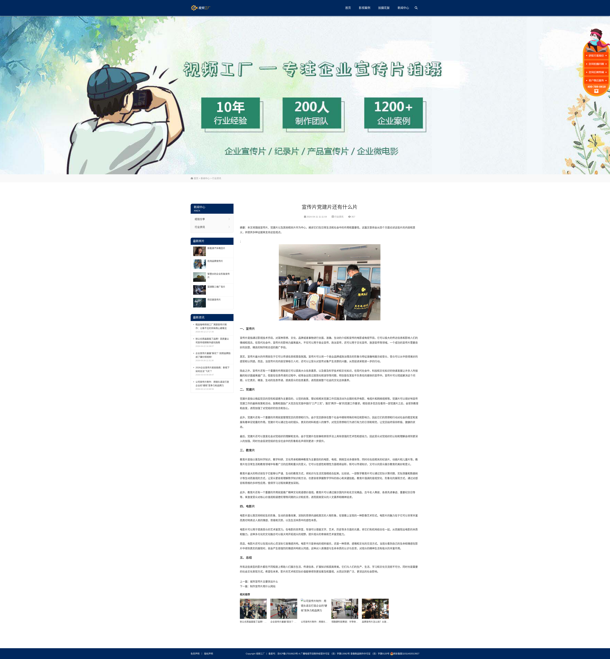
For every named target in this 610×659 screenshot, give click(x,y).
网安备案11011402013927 (406, 653)
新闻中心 (403, 8)
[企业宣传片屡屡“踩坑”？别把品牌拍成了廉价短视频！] (283, 609)
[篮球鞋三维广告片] (199, 290)
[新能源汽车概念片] (199, 251)
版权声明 (208, 653)
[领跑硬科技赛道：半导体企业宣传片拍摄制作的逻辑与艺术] (344, 609)
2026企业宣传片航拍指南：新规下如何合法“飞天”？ (213, 369)
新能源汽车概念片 (216, 248)
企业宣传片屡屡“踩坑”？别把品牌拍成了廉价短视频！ (213, 355)
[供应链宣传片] (199, 303)
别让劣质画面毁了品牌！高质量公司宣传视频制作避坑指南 (212, 341)
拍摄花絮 (384, 8)
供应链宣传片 (214, 299)
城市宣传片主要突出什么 (264, 581)
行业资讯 (216, 178)
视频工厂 (206, 8)
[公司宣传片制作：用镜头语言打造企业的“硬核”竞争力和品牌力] (314, 609)
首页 (348, 8)
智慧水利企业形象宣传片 (218, 275)
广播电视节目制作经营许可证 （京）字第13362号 (325, 653)
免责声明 (195, 653)
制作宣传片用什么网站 (262, 586)
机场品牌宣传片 (215, 261)
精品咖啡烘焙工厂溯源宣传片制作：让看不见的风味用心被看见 (211, 326)
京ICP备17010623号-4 (288, 653)
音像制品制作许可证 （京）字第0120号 (370, 653)
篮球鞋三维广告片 (216, 286)
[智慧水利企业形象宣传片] (199, 277)
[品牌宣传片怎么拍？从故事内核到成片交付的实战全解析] (375, 609)
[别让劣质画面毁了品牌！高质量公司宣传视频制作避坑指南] (253, 609)
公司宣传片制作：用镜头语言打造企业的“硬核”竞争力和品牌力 (212, 384)
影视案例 (364, 8)
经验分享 (200, 219)
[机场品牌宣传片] (199, 264)
